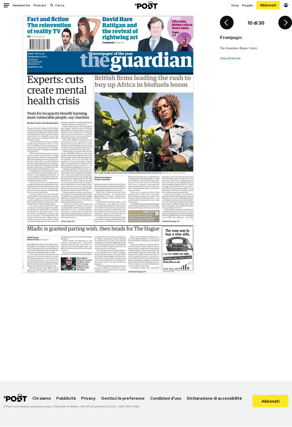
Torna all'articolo (230, 58)
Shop (235, 5)
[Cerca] (51, 5)
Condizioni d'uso (165, 398)
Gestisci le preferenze (123, 398)
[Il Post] (146, 5)
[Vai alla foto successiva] (285, 23)
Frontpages (231, 37)
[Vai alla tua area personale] (286, 5)
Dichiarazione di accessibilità (214, 398)
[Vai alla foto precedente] (227, 23)
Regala (247, 5)
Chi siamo (41, 398)
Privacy (88, 398)
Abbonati (268, 5)
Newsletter (21, 5)
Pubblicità (66, 398)
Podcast (40, 5)
